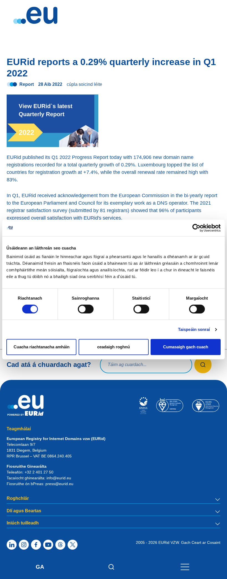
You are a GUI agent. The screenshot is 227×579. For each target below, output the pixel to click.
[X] (73, 545)
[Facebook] (36, 545)
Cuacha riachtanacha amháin (41, 346)
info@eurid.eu (59, 478)
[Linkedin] (12, 545)
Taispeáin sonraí (194, 329)
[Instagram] (24, 545)
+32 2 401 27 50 (39, 472)
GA (40, 567)
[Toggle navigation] (185, 567)
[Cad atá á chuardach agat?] (203, 364)
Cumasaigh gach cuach (185, 346)
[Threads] (60, 545)
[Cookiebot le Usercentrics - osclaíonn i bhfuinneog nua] (196, 228)
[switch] (86, 309)
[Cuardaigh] (111, 566)
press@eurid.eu (59, 484)
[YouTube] (48, 545)
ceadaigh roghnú (113, 346)
